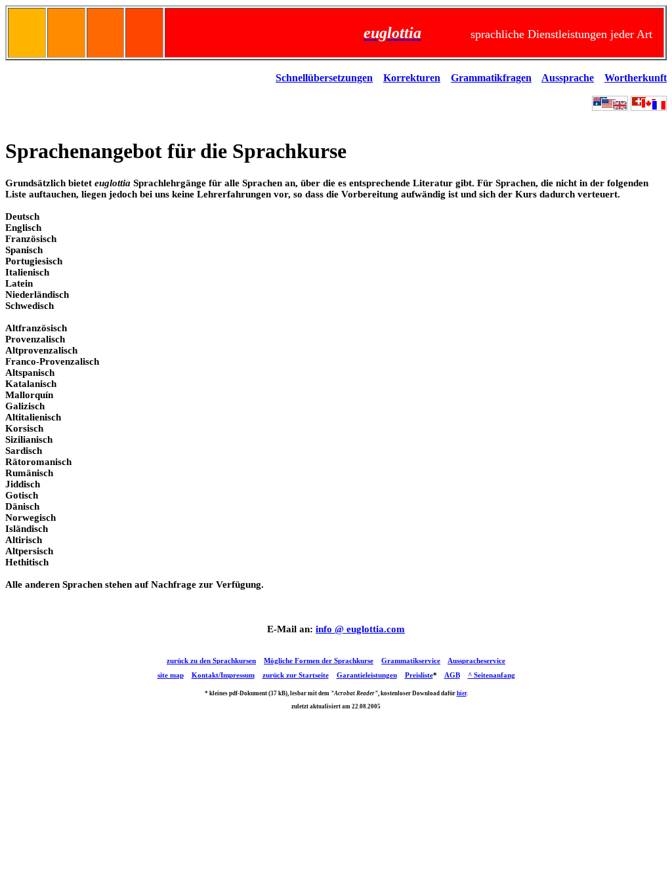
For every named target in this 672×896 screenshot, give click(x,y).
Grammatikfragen (491, 77)
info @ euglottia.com (360, 629)
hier (462, 693)
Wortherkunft (635, 77)
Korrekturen (411, 77)
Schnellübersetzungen (324, 77)
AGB (452, 675)
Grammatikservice (410, 660)
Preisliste (419, 675)
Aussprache (567, 77)
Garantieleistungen (367, 675)
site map (171, 675)
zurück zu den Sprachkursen (211, 660)
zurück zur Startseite (295, 675)
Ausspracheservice (476, 660)
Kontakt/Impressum (223, 675)
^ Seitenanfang (491, 675)
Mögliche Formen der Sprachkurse (318, 660)
